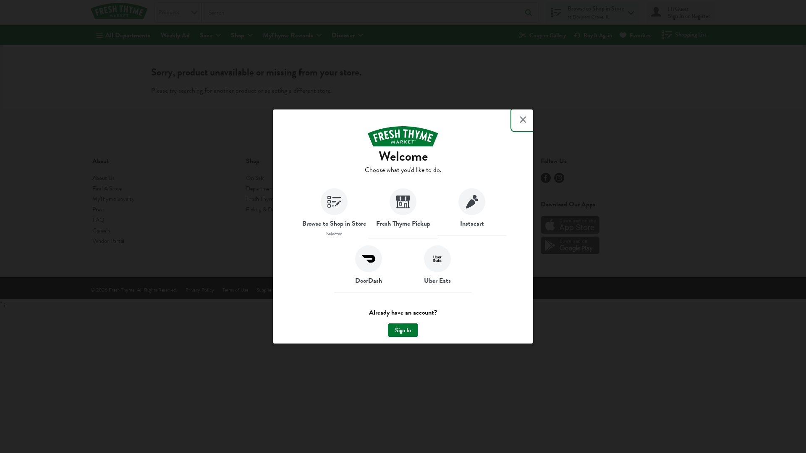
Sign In (403, 330)
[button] (334, 213)
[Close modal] (523, 119)
